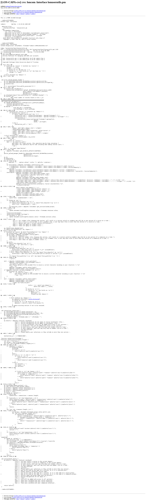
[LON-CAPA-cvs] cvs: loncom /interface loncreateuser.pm (29, 10)
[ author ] (33, 13)
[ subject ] (27, 13)
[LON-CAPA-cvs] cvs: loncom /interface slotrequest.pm (27, 12)
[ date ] (18, 13)
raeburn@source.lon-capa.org (14, 6)
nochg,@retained (34, 299)
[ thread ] (22, 13)
